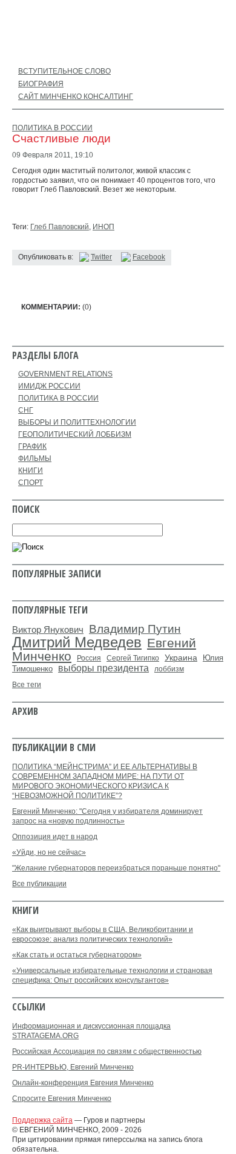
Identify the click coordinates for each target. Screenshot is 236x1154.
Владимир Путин (135, 629)
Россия (89, 658)
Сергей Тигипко (133, 658)
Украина (181, 657)
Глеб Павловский (59, 227)
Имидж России (49, 386)
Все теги (26, 684)
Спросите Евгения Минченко (61, 1098)
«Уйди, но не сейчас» (49, 852)
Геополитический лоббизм (74, 434)
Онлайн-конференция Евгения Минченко (83, 1083)
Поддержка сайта (42, 1120)
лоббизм (169, 669)
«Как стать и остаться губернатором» (77, 955)
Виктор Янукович (48, 630)
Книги (30, 470)
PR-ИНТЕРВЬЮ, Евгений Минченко (73, 1067)
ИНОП (103, 227)
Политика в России (52, 128)
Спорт (30, 482)
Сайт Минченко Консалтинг (75, 96)
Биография (41, 84)
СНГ (25, 410)
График (32, 446)
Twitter (101, 257)
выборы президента (103, 667)
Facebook (149, 257)
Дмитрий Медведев (77, 642)
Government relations (65, 374)
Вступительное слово (64, 71)
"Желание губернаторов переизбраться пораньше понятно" (116, 868)
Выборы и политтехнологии (77, 422)
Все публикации (39, 884)
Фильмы (34, 458)
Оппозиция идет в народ (54, 836)
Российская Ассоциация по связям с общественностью (107, 1051)
